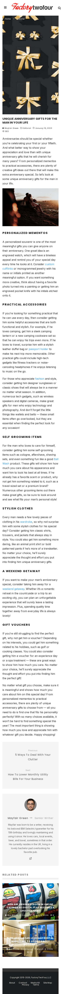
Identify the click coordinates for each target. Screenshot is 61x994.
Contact (23, 983)
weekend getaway (13, 589)
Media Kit (35, 983)
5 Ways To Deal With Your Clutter (33, 755)
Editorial (27, 128)
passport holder (38, 349)
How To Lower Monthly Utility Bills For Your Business (28, 775)
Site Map (47, 983)
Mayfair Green (11, 128)
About (12, 983)
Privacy (25, 985)
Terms (36, 985)
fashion (39, 378)
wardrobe (26, 521)
